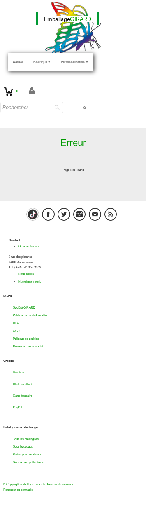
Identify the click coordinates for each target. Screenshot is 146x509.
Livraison (19, 372)
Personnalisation (74, 62)
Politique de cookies (26, 338)
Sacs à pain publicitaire (28, 462)
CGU (16, 331)
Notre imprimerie (29, 281)
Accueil (18, 62)
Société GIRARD (24, 307)
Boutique (42, 62)
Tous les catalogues (26, 439)
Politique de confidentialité (30, 315)
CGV (16, 323)
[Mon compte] (32, 91)
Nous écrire (26, 274)
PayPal (17, 407)
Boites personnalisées (27, 454)
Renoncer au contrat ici (28, 346)
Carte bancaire (22, 396)
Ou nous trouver (28, 246)
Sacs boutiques (23, 446)
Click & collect (22, 384)
